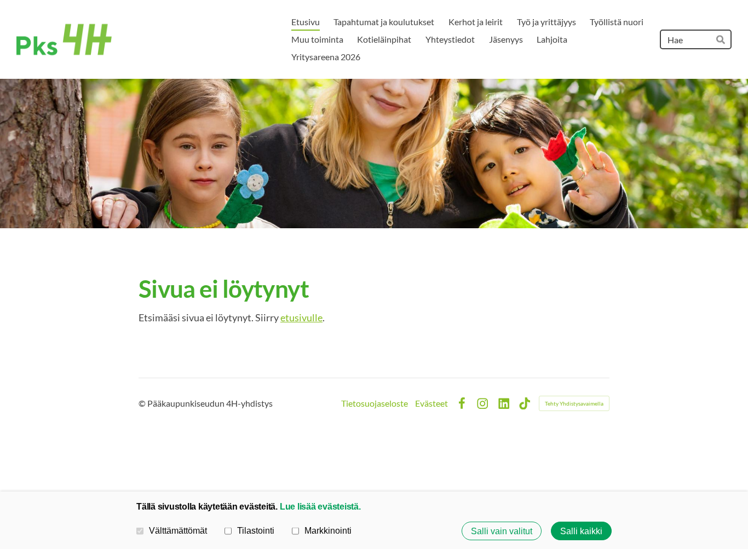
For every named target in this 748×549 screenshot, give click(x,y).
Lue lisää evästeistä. (320, 506)
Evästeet (431, 403)
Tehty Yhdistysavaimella (574, 403)
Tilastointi (255, 530)
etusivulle (301, 317)
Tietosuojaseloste (374, 403)
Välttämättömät (178, 530)
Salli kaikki (581, 531)
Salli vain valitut (501, 531)
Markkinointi (328, 530)
